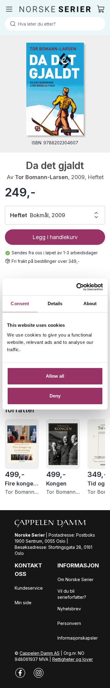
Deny (55, 395)
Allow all (55, 376)
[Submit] (11, 23)
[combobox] (55, 23)
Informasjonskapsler (77, 637)
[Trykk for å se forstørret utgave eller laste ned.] (54, 89)
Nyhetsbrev (69, 608)
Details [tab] (55, 303)
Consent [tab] (20, 303)
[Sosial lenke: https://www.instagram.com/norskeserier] (38, 672)
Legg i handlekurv (55, 237)
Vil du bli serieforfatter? (71, 594)
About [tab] (90, 303)
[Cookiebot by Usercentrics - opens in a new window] (77, 287)
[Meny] (9, 9)
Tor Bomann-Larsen (41, 177)
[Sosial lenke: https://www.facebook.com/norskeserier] (20, 672)
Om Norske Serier (75, 579)
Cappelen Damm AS (40, 653)
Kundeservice (29, 588)
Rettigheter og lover (72, 659)
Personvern (69, 623)
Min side (23, 602)
